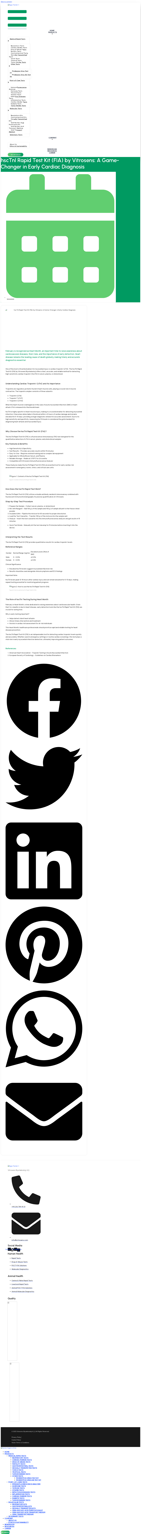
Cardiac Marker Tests (22, 1460)
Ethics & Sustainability (18, 1522)
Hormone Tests (19, 1486)
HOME (7, 1452)
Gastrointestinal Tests (22, 1466)
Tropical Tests (19, 1472)
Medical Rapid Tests (17, 1456)
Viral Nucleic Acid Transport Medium (28, 1512)
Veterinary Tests (15, 1516)
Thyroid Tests (18, 1488)
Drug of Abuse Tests (21, 1462)
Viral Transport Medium (23, 1514)
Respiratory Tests (20, 1458)
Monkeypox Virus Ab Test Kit (28, 1480)
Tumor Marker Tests (21, 1474)
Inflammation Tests (21, 1494)
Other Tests (17, 1476)
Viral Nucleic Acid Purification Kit (27, 1510)
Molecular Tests (16, 1502)
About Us (12, 1520)
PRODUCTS (9, 1454)
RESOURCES (9, 1526)
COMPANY (9, 1518)
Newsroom (9, 1524)
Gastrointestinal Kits (22, 1506)
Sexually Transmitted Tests (24, 1468)
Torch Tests (17, 1470)
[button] (44, 701)
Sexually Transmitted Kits (24, 1508)
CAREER (8, 1528)
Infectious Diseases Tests (23, 1492)
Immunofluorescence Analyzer (26, 1484)
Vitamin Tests (18, 1490)
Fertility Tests (18, 1464)
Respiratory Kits (19, 1504)
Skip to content (6, 2)
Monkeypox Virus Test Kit (27, 1478)
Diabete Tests (18, 1498)
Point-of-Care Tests (17, 1482)
